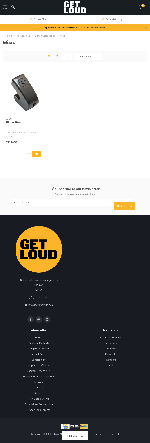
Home (8, 35)
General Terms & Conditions (39, 376)
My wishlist (111, 354)
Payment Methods (39, 343)
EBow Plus (13, 122)
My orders (111, 343)
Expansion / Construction (39, 404)
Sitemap (39, 393)
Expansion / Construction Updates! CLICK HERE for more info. (75, 27)
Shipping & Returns (39, 348)
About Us (39, 337)
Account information (111, 337)
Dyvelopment (112, 433)
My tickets (111, 348)
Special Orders (39, 354)
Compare (111, 359)
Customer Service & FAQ (39, 370)
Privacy (39, 387)
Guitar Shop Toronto (39, 409)
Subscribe (126, 206)
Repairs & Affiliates (38, 365)
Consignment (39, 359)
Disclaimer (39, 382)
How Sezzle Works (39, 398)
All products (111, 365)
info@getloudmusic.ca (40, 304)
